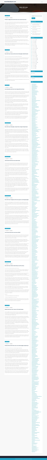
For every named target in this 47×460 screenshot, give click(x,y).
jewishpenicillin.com (34, 198)
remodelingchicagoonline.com (35, 381)
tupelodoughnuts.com (34, 178)
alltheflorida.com (34, 421)
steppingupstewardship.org (35, 384)
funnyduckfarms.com (34, 430)
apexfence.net (33, 451)
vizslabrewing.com (34, 170)
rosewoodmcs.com (34, 393)
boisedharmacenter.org (34, 216)
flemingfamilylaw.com (34, 435)
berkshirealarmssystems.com (35, 169)
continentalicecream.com (35, 247)
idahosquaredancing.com (35, 164)
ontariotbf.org (33, 108)
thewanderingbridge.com (35, 273)
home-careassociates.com (35, 213)
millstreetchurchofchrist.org (35, 424)
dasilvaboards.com (34, 242)
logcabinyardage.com (34, 346)
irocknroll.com (33, 162)
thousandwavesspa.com (35, 314)
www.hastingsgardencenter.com (36, 398)
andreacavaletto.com (34, 214)
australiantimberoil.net (34, 142)
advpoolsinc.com (34, 321)
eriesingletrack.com (34, 175)
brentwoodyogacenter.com (35, 382)
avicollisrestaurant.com (34, 317)
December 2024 (34, 58)
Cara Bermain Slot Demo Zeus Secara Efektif (12, 232)
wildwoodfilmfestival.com (35, 130)
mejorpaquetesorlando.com (35, 181)
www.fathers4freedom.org (35, 359)
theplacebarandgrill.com (35, 319)
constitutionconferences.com (35, 328)
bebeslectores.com (34, 141)
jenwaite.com (33, 431)
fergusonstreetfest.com (35, 418)
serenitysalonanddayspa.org (35, 91)
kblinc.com (33, 174)
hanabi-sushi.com (34, 388)
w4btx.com (33, 183)
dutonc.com (33, 284)
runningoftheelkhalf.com (35, 361)
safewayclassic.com (34, 105)
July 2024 (33, 65)
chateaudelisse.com (34, 128)
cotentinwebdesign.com (35, 138)
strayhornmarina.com (34, 244)
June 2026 (33, 42)
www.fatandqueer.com (10, 1)
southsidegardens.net (34, 400)
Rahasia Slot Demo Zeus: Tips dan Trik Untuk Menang (14, 309)
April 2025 (33, 52)
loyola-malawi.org (34, 219)
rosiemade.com (33, 177)
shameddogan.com (34, 342)
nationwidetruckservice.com (35, 310)
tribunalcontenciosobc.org (35, 240)
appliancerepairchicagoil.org (35, 107)
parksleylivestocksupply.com (35, 215)
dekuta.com (33, 390)
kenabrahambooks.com (34, 251)
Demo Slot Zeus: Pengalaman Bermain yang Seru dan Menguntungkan (17, 199)
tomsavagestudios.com (34, 199)
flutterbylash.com (34, 428)
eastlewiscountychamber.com (35, 239)
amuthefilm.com (34, 253)
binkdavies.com (34, 249)
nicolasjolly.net (33, 255)
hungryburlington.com (34, 276)
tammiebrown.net (34, 283)
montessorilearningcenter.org (35, 417)
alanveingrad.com (34, 291)
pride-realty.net (34, 426)
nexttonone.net (33, 353)
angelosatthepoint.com (34, 322)
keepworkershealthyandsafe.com (36, 110)
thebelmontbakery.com (34, 104)
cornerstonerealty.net (34, 395)
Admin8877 (7, 17)
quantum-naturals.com (34, 416)
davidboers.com (34, 347)
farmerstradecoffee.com (35, 345)
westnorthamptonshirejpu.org (35, 131)
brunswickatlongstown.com (35, 277)
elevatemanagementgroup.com (35, 432)
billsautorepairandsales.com (35, 415)
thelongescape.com (34, 285)
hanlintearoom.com (34, 429)
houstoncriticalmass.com (35, 235)
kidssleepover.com (34, 101)
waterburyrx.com (34, 320)
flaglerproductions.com (34, 245)
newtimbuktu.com (34, 97)
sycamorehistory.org (34, 394)
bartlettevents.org (34, 134)
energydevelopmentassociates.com (36, 147)
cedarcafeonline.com (34, 92)
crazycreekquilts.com (34, 248)
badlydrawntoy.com (34, 350)
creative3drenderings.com (35, 344)
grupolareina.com (34, 136)
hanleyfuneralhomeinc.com (35, 180)
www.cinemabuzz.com (34, 391)
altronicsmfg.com (34, 98)
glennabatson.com (34, 243)
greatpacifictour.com (34, 312)
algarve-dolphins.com (34, 290)
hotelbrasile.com (34, 132)
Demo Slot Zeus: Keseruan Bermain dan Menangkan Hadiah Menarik (16, 53)
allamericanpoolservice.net (35, 197)
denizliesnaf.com (34, 327)
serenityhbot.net (34, 354)
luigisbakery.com (34, 387)
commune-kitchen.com (34, 252)
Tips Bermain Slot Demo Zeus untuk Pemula (12, 160)
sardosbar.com (33, 167)
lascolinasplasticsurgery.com (35, 378)
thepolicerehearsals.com (35, 237)
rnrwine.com (33, 436)
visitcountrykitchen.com (35, 289)
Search (33, 18)
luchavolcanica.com (34, 308)
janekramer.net (33, 279)
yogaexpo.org (33, 212)
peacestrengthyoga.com (35, 363)
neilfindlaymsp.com (34, 316)
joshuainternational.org (34, 355)
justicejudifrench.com (34, 272)
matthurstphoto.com (34, 420)
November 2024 (34, 59)
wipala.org (33, 218)
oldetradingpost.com (34, 139)
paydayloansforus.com (34, 103)
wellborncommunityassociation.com (36, 129)
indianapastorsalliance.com (35, 323)
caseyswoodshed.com (34, 325)
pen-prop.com (33, 357)
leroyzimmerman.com (34, 433)
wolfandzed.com (34, 389)
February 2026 (34, 45)
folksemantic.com (34, 166)
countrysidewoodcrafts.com (35, 106)
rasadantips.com (34, 96)
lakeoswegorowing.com (35, 437)
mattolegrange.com (34, 286)
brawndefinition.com (34, 246)
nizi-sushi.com (33, 280)
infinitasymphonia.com (34, 256)
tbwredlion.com (34, 414)
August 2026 (33, 39)
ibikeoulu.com (33, 269)
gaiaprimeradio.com (34, 282)
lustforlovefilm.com (34, 254)
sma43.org (33, 380)
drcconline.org (33, 318)
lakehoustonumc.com (34, 351)
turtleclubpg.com (34, 311)
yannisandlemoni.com (34, 172)
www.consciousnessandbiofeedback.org (37, 396)
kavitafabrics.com (34, 307)
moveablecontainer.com (35, 135)
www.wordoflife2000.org (35, 163)
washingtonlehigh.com (34, 386)
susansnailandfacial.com (35, 356)
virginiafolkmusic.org (34, 202)
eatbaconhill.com (34, 99)
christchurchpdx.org (34, 250)
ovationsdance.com (34, 203)
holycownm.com (34, 309)
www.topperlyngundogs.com (35, 360)
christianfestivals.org (34, 288)
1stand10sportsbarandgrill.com (35, 182)
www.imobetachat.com (34, 348)
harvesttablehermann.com (35, 145)
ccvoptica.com (33, 385)
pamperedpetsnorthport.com (35, 176)
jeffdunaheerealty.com (34, 362)
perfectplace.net (34, 209)
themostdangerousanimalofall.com (36, 236)
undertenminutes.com (34, 94)
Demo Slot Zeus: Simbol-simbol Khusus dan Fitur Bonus (14, 265)
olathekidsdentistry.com (35, 179)
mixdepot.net (33, 392)
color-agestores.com (34, 217)
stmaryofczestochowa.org (35, 271)
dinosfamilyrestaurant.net (35, 143)
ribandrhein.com (34, 204)
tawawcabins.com (34, 165)
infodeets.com (33, 89)
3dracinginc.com (34, 234)
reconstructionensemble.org (35, 306)
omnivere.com (33, 95)
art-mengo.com (34, 281)
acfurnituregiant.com (34, 93)
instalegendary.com (34, 109)
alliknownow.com (34, 238)
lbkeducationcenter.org (34, 207)
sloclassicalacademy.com (35, 241)
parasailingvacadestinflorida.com (36, 425)
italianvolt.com (33, 168)
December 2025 (34, 48)
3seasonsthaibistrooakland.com (36, 210)
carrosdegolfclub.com (34, 146)
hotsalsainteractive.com (35, 90)
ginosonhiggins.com (34, 292)
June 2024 (33, 66)
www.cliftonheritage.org (35, 379)
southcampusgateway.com (35, 127)
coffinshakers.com (34, 270)
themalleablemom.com (34, 274)
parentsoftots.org (34, 343)
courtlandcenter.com (34, 315)
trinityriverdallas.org (34, 208)
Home (21, 8)
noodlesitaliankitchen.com (35, 111)
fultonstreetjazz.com (34, 133)
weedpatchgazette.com (34, 173)
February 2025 (34, 55)
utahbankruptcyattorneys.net (35, 161)
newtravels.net (33, 102)
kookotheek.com (34, 125)
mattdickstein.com (34, 349)
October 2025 (34, 49)
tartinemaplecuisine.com (35, 278)
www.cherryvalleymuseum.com (36, 137)
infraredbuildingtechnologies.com (36, 144)
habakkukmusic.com (34, 352)
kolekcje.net (33, 205)
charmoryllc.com (34, 233)
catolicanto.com (34, 206)
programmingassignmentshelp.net (36, 100)
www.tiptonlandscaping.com (35, 383)
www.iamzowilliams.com (35, 397)
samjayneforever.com (34, 419)
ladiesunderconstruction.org (35, 140)
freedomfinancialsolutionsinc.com (36, 364)
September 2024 (34, 62)
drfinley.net (33, 434)
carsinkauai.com (34, 423)
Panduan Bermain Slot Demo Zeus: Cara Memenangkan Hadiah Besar (17, 345)
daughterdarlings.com (34, 88)
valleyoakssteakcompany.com (35, 324)
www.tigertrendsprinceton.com (35, 358)
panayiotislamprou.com (34, 126)
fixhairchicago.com (34, 326)
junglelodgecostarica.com (35, 287)
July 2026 (33, 41)
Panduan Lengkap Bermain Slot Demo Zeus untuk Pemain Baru (15, 19)
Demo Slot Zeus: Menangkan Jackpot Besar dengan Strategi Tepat (16, 126)
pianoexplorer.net (34, 399)
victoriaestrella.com (34, 313)
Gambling (11, 17)
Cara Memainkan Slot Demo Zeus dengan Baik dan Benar (14, 89)
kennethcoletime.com (34, 275)
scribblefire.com (34, 211)
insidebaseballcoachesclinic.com (36, 422)
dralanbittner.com (34, 171)
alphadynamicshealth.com (35, 427)
